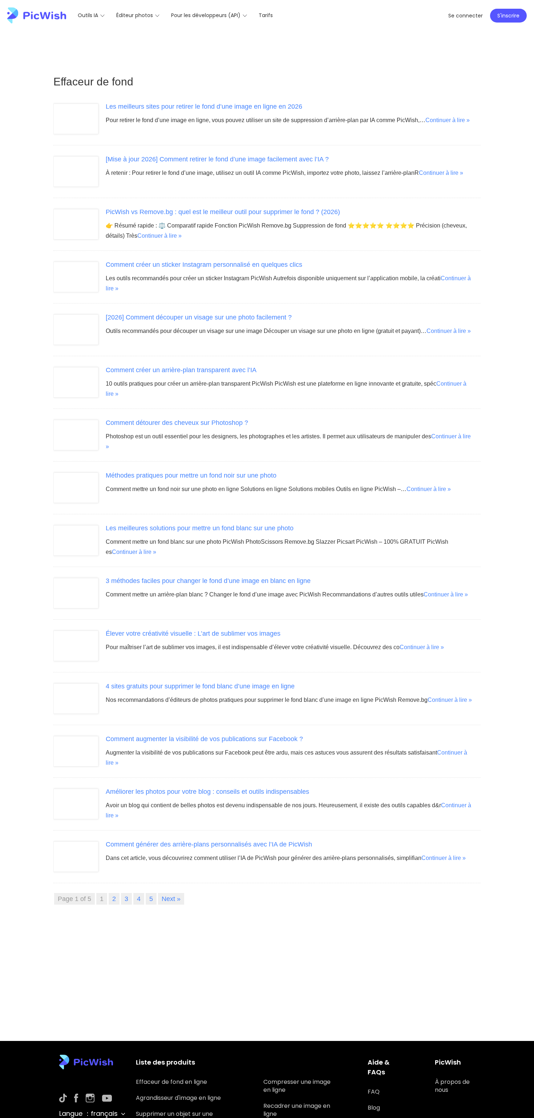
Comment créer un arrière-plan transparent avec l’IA (181, 370)
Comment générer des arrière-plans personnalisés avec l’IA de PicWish (209, 844)
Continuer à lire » (447, 120)
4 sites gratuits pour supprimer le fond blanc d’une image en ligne (200, 686)
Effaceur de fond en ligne (171, 1082)
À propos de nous (452, 1086)
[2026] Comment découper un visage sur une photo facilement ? (199, 317)
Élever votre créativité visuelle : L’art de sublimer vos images (193, 633)
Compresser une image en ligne (297, 1086)
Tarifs (266, 15)
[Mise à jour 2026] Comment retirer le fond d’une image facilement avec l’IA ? (217, 159)
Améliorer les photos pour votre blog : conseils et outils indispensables (207, 791)
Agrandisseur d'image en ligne (178, 1098)
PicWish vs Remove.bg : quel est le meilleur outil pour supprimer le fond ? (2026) (223, 212)
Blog (374, 1107)
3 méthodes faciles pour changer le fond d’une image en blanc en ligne (208, 580)
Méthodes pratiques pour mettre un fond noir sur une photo (191, 475)
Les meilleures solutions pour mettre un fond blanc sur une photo (200, 528)
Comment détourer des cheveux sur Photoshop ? (177, 422)
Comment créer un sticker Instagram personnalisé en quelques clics (204, 264)
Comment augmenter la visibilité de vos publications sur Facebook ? (204, 739)
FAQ (374, 1091)
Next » (171, 898)
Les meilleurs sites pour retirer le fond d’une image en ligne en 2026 (204, 106)
